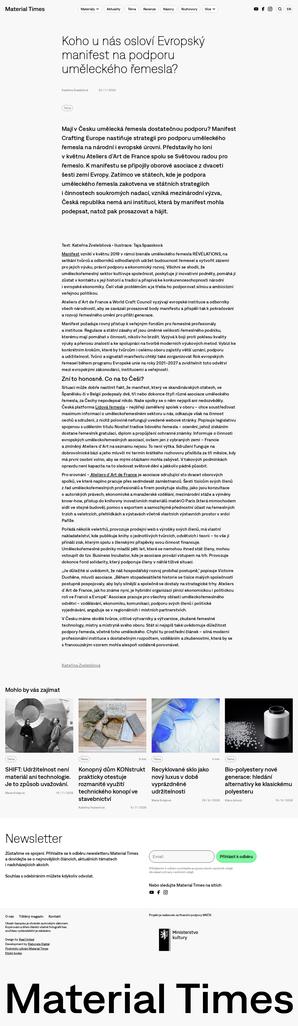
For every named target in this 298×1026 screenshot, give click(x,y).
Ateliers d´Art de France (113, 474)
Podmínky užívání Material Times (26, 948)
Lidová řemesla (110, 406)
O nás (9, 916)
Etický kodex (13, 953)
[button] (90, 9)
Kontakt (55, 916)
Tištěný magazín (31, 916)
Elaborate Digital (39, 944)
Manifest (70, 253)
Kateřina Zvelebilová (75, 90)
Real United (26, 939)
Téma (67, 108)
